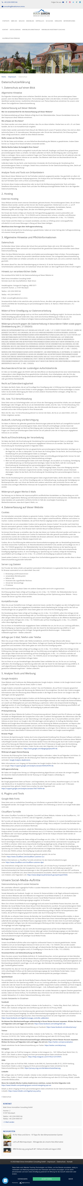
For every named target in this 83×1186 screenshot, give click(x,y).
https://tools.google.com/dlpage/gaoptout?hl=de (40, 749)
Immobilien (30, 21)
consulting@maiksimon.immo (14, 6)
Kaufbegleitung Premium (11, 38)
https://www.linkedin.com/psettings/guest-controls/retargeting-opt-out (26, 1085)
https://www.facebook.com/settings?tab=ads (49, 1024)
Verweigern (22, 1179)
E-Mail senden (9, 1122)
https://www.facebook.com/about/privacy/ (61, 1027)
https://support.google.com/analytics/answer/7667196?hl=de (23, 788)
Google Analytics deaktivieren (20, 760)
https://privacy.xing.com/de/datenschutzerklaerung (42, 1068)
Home (4, 77)
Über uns (14, 21)
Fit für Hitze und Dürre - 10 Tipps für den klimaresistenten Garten (38, 1135)
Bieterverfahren (69, 21)
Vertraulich (40, 21)
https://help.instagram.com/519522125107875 (44, 1057)
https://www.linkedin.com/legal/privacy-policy (24, 1091)
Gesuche (21, 21)
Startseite (5, 21)
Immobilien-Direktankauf (31, 29)
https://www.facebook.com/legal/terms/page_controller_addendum (25, 1018)
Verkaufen (58, 21)
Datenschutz (7, 1097)
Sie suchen (49, 21)
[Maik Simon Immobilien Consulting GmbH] (41, 13)
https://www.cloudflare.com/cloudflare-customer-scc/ (25, 857)
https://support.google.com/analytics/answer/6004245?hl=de (31, 766)
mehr (71, 1179)
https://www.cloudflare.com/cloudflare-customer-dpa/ (25, 862)
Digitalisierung (15, 29)
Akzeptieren (47, 1179)
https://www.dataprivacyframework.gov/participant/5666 (47, 875)
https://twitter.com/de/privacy (55, 1045)
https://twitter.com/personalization (60, 1042)
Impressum (12, 77)
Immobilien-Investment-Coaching (53, 29)
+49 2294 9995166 (10, 2)
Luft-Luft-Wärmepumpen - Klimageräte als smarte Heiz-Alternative (38, 1142)
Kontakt (5, 29)
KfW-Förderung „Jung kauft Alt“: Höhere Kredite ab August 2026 (37, 1149)
